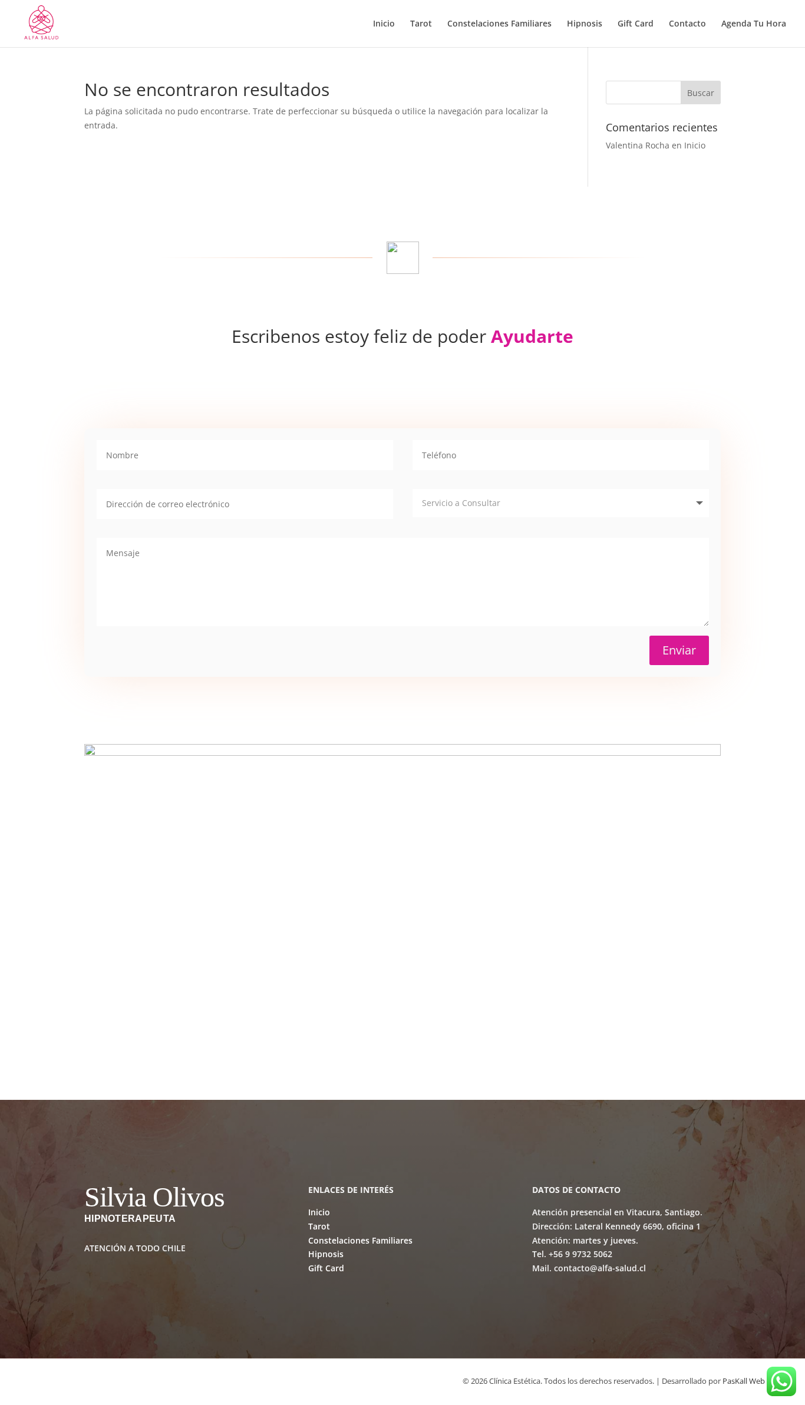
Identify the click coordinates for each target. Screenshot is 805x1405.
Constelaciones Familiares (499, 24)
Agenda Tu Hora (753, 24)
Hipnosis (584, 24)
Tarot (421, 24)
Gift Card (636, 24)
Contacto (687, 24)
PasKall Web (743, 1381)
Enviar (679, 650)
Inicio (384, 24)
